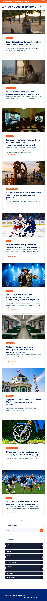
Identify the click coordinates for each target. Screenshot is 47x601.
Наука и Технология (24, 577)
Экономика (10, 343)
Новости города (11, 188)
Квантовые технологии (24, 573)
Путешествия (10, 88)
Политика (9, 136)
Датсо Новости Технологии (15, 2)
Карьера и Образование (24, 562)
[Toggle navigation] (43, 1)
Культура (9, 38)
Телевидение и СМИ (24, 569)
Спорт (24, 544)
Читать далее (11, 102)
